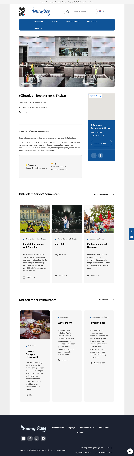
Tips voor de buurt (86, 427)
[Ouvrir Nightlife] (41, 28)
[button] (113, 194)
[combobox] (81, 11)
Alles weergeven (101, 194)
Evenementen (58, 427)
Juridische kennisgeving (104, 452)
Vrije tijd (71, 427)
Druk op (109, 448)
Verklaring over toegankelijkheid (91, 448)
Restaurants (104, 427)
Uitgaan (80, 432)
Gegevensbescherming (83, 452)
